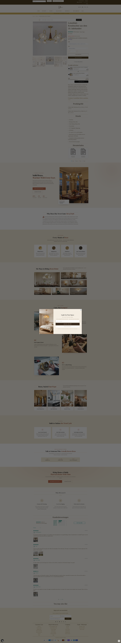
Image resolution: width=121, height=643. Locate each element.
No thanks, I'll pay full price (67, 326)
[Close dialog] (80, 309)
